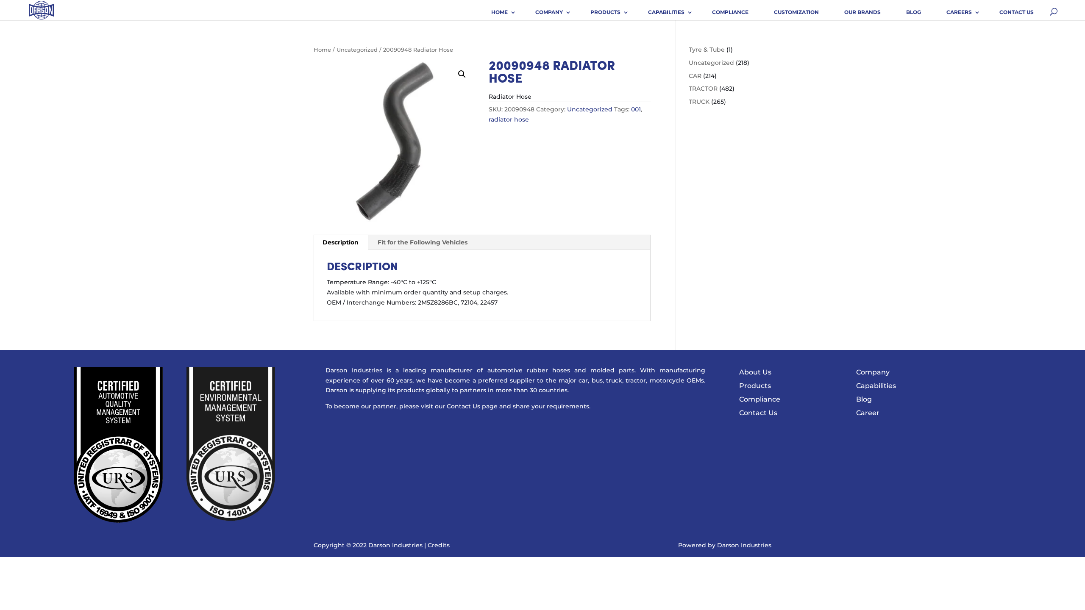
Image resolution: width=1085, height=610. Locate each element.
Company (549, 12)
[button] (462, 74)
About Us (755, 372)
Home (499, 12)
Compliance (730, 12)
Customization (796, 12)
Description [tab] (341, 242)
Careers (959, 12)
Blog (913, 12)
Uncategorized (357, 50)
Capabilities (666, 12)
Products (605, 12)
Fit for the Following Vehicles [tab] (422, 242)
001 (636, 109)
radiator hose (509, 119)
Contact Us (1016, 12)
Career (867, 413)
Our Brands (862, 12)
